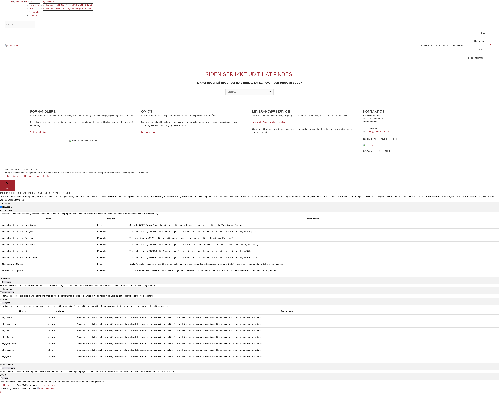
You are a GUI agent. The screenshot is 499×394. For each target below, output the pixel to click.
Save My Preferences (27, 385)
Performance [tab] (6, 289)
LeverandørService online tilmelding (268, 122)
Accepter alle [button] (43, 176)
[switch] (1, 282)
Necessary (7, 207)
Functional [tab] (5, 279)
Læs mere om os (148, 132)
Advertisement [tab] (6, 364)
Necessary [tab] (5, 203)
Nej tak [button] (27, 176)
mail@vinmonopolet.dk (378, 132)
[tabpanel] (249, 243)
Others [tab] (3, 375)
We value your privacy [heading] (20, 169)
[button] (491, 45)
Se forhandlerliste (38, 132)
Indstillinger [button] (12, 176)
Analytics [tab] (4, 299)
